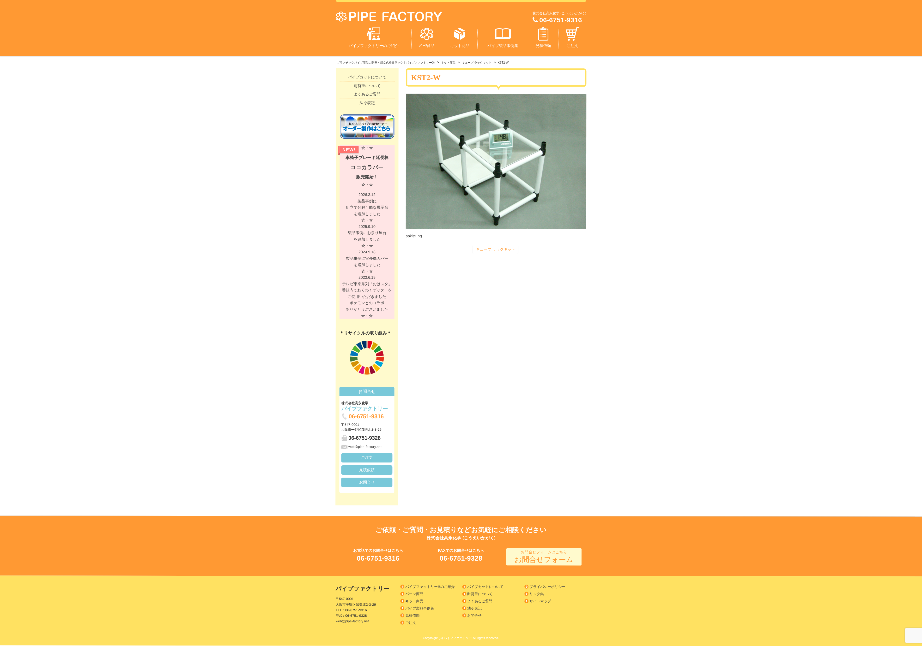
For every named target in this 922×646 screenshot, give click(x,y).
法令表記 (367, 103)
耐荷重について (367, 85)
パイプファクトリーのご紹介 (374, 46)
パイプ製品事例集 (502, 46)
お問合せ (367, 482)
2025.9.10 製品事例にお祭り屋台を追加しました (367, 236)
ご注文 (572, 46)
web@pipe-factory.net (365, 446)
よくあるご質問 (367, 94)
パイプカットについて (367, 77)
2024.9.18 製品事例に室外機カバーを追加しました (367, 261)
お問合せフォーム (544, 557)
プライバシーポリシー (547, 587)
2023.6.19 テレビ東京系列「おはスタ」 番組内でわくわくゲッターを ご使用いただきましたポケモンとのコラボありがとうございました (367, 296)
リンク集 (536, 594)
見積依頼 (543, 46)
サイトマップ (540, 601)
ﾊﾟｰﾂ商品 (427, 46)
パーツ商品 (414, 594)
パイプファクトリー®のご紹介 (430, 587)
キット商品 (459, 46)
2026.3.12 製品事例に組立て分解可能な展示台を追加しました (367, 207)
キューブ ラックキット (495, 249)
